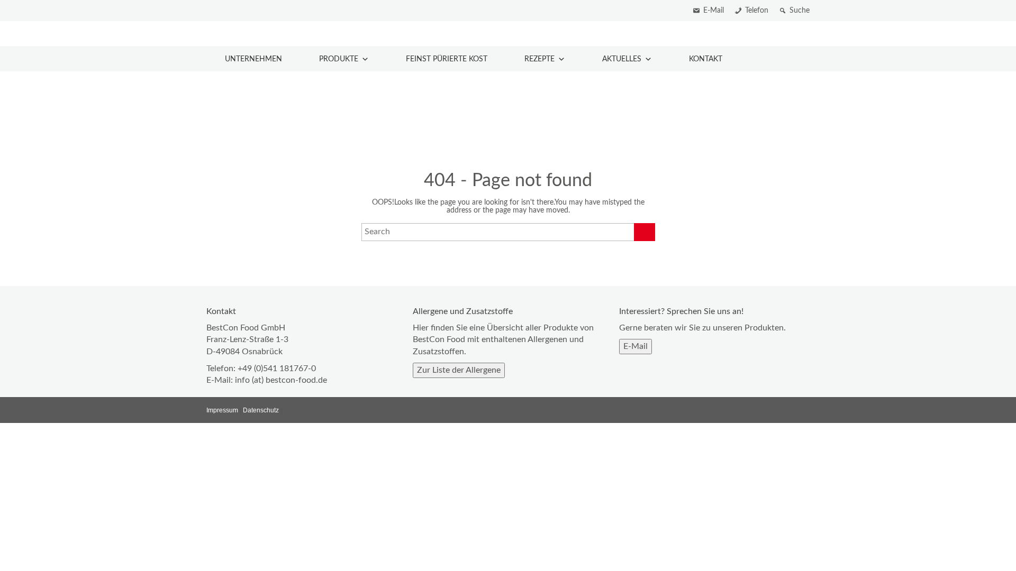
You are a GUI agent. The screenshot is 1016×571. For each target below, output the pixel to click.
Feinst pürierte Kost (446, 59)
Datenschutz (261, 410)
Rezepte (539, 59)
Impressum (222, 410)
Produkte (338, 59)
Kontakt (705, 59)
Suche (800, 10)
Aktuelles (621, 59)
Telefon (756, 10)
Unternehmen (253, 59)
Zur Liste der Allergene (459, 370)
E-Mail (713, 10)
